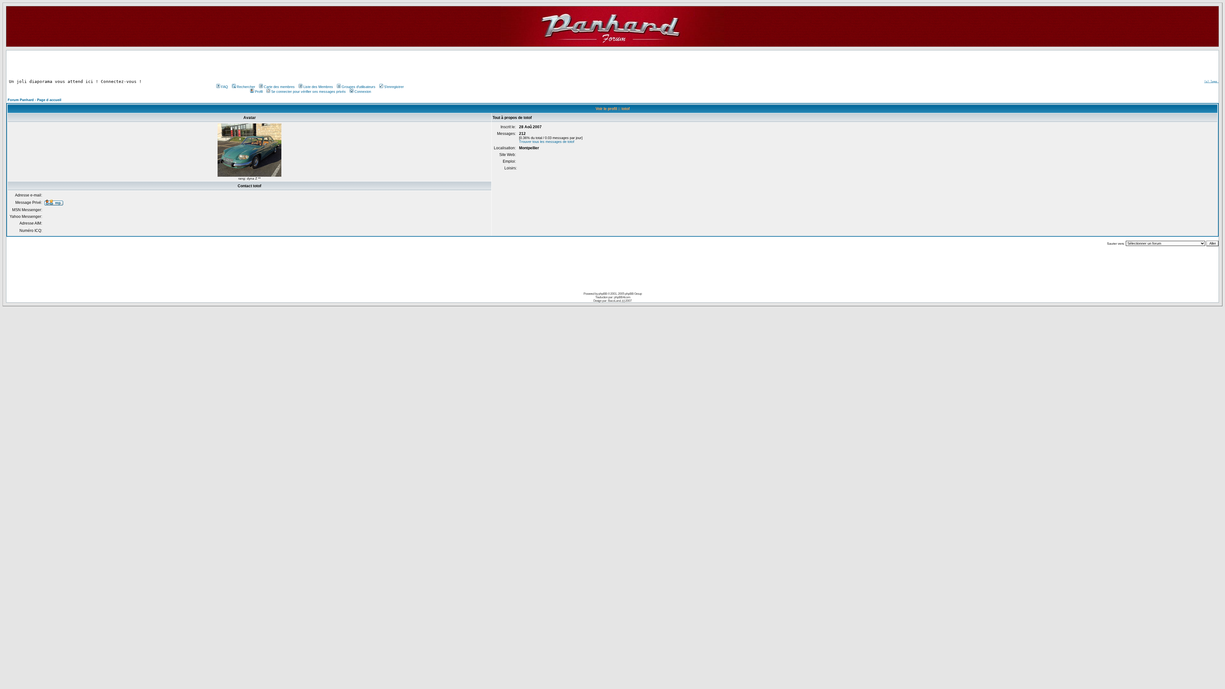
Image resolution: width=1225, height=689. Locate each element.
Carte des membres (279, 87)
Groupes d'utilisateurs (358, 87)
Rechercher (246, 87)
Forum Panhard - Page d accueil (34, 100)
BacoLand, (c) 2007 (620, 300)
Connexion (362, 91)
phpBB (602, 293)
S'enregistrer (394, 87)
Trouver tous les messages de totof (546, 142)
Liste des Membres (318, 87)
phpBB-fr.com (622, 297)
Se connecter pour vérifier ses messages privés (308, 91)
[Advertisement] (309, 64)
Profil (259, 91)
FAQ (224, 87)
